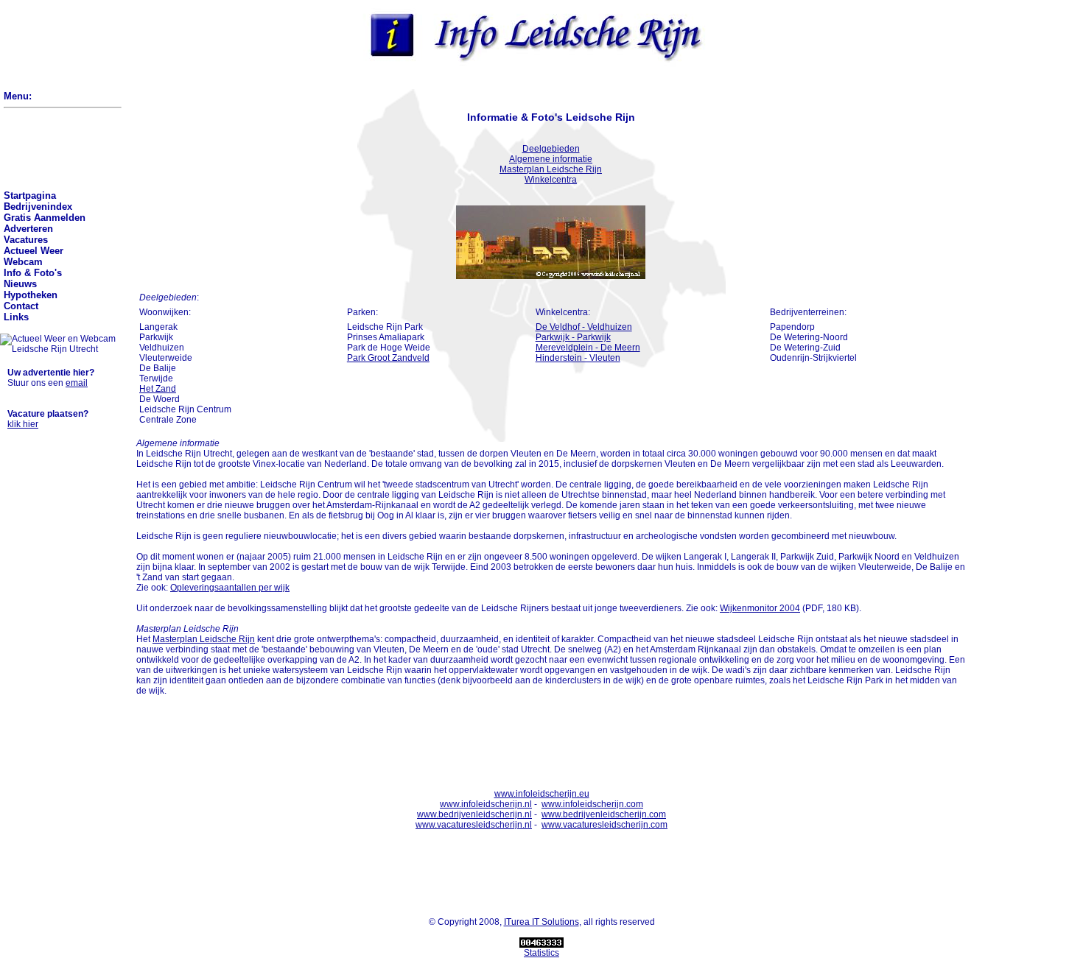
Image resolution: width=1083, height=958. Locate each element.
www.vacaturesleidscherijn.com (604, 825)
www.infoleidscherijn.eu (541, 794)
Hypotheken (30, 294)
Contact (21, 305)
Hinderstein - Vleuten (578, 358)
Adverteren (28, 228)
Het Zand (157, 389)
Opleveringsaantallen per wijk (230, 587)
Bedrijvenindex (38, 206)
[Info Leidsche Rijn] (530, 64)
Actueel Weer (33, 250)
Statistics (541, 953)
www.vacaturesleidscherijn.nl (474, 825)
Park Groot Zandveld (388, 358)
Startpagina (30, 195)
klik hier (22, 424)
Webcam (23, 261)
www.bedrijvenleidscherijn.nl (474, 814)
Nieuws (20, 283)
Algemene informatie (550, 159)
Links (16, 317)
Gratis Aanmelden (44, 217)
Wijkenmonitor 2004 (760, 608)
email (77, 383)
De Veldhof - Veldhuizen (584, 327)
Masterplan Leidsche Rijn (551, 169)
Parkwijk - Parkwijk (573, 337)
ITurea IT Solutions (541, 922)
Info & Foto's (33, 272)
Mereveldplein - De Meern (588, 347)
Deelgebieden (551, 149)
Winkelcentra (551, 180)
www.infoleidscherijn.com (592, 804)
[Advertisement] (54, 46)
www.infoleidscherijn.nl (486, 804)
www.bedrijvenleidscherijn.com (604, 814)
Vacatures (26, 239)
